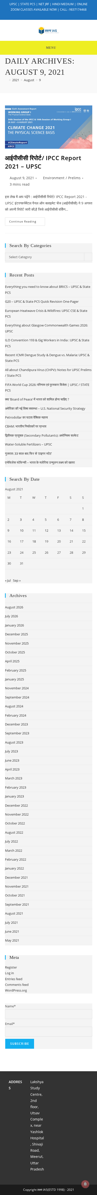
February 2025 (15, 670)
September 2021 (17, 904)
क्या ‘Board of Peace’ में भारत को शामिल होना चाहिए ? (37, 399)
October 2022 (15, 823)
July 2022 (11, 841)
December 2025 (16, 634)
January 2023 (14, 796)
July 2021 (11, 922)
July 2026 (11, 616)
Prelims (74, 177)
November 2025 (17, 643)
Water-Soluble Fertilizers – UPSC (28, 444)
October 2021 (15, 895)
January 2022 (14, 868)
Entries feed (13, 979)
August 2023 (14, 742)
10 (21, 530)
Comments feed (17, 984)
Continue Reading (27, 222)
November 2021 (17, 886)
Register (11, 967)
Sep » (17, 580)
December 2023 (16, 724)
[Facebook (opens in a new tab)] (45, 14)
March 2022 (13, 850)
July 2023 (11, 751)
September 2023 (17, 733)
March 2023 (13, 778)
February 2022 (15, 859)
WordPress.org (16, 990)
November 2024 (17, 688)
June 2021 (12, 931)
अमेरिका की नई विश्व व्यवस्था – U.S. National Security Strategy (45, 408)
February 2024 (15, 715)
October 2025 (15, 652)
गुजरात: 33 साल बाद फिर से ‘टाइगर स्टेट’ (28, 453)
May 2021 (12, 940)
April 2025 (12, 661)
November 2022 (17, 814)
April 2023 (12, 769)
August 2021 (14, 913)
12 (46, 530)
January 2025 (14, 679)
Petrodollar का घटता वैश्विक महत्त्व (26, 417)
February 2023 (15, 787)
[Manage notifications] (85, 1184)
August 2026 (14, 607)
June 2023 (12, 760)
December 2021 (16, 877)
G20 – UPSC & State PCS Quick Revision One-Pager (42, 301)
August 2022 (14, 832)
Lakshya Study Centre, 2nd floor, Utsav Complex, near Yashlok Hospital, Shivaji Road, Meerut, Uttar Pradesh (37, 1125)
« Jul (8, 580)
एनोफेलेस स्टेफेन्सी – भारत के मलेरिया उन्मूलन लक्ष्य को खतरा (40, 462)
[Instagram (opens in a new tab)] (52, 14)
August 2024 (14, 706)
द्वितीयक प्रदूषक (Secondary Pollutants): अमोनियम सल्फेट (41, 435)
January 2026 (14, 625)
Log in (9, 973)
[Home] (6, 80)
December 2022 (16, 805)
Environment (53, 177)
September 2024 (17, 697)
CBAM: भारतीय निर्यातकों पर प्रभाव (25, 426)
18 (34, 541)
